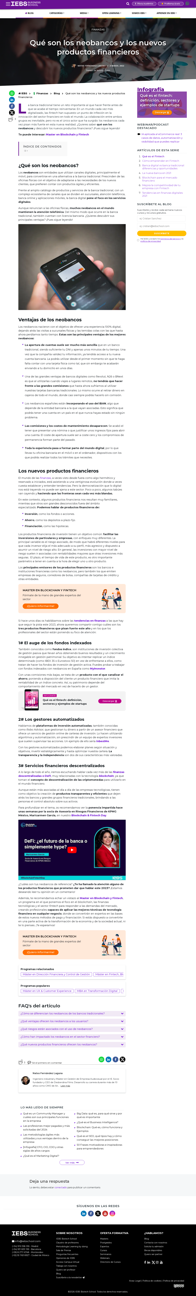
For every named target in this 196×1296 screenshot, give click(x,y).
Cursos (103, 1250)
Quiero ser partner (153, 1254)
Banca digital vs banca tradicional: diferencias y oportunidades (163, 167)
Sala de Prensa (63, 1250)
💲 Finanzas (41, 93)
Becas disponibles (153, 1250)
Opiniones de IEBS (65, 1258)
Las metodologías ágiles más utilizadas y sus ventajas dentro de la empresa (45, 1138)
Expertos (104, 1246)
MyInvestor (97, 668)
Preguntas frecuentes (67, 1254)
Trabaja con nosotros (66, 1266)
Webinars (104, 1258)
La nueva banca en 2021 (156, 173)
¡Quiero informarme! (40, 606)
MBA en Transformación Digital (97, 991)
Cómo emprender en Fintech (160, 161)
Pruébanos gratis (172, 3)
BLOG (30, 13)
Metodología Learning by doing (72, 1246)
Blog (57, 93)
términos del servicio (170, 239)
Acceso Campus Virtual (67, 1262)
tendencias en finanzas (90, 620)
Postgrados (106, 1242)
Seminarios (105, 1254)
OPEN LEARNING (111, 13)
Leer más (65, 1086)
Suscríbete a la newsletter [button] (69, 1277)
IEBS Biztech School (66, 1238)
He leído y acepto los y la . (161, 240)
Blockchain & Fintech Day (88, 815)
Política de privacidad (173, 1281)
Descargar (109, 701)
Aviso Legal (135, 1281)
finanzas (45, 478)
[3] (11, 119)
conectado (61, 1187)
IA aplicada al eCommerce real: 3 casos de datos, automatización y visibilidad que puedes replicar (162, 138)
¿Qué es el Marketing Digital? (41, 1155)
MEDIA (83, 13)
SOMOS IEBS (138, 13)
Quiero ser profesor (65, 1269)
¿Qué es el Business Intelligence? (97, 1122)
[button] (72, 1013)
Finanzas (98, 29)
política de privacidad (150, 241)
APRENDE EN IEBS (166, 13)
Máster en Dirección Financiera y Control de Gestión (56, 974)
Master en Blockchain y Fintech (67, 134)
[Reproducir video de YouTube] (72, 850)
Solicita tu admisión (154, 1246)
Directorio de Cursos (110, 1262)
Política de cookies (151, 1281)
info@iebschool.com (27, 1241)
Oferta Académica (145, 3)
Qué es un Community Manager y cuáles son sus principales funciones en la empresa (46, 1117)
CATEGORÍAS (56, 13)
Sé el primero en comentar (47, 1062)
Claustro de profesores (67, 1242)
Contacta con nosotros (155, 1242)
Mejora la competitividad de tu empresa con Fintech (161, 187)
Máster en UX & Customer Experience (47, 991)
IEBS (24, 93)
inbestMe (102, 741)
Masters (104, 1238)
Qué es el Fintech (153, 156)
